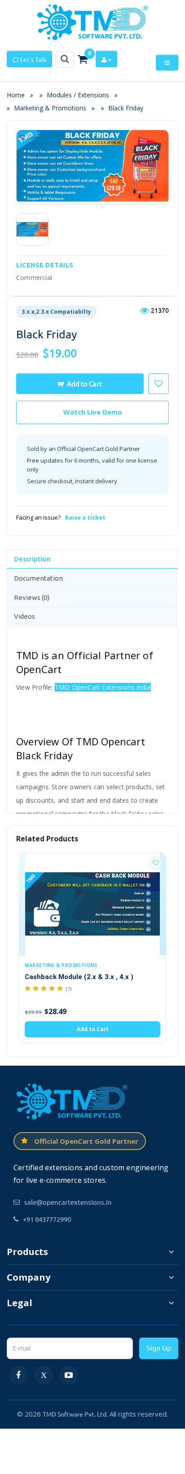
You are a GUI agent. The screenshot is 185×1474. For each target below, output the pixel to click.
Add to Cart (84, 383)
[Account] (106, 59)
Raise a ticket (85, 517)
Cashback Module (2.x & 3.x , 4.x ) (79, 977)
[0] (83, 59)
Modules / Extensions (78, 95)
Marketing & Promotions (50, 108)
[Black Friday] (32, 229)
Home (18, 95)
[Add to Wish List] (156, 863)
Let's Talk (32, 59)
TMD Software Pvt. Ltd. (75, 1414)
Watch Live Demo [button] (92, 411)
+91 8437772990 (47, 1219)
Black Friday (125, 108)
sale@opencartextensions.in (68, 1202)
